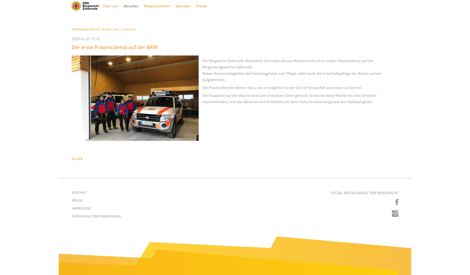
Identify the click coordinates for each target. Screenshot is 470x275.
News (116, 29)
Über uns (110, 5)
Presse (201, 5)
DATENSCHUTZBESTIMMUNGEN (96, 216)
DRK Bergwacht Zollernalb (86, 29)
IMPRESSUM (81, 208)
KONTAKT (79, 192)
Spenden (183, 5)
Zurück (77, 158)
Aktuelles (130, 5)
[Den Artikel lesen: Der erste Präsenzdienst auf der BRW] (135, 98)
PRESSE (77, 200)
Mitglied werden (157, 5)
